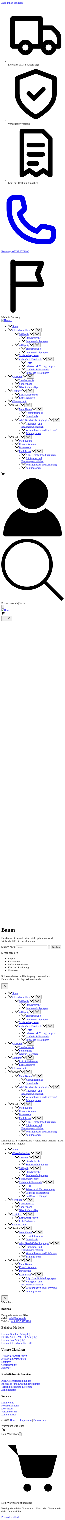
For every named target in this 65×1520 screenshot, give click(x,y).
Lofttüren (6, 1361)
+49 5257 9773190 (21, 1321)
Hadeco (14, 1420)
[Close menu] (4, 986)
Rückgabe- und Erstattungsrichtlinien (20, 1383)
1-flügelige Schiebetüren (14, 1355)
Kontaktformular (10, 1405)
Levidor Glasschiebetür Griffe (17, 1343)
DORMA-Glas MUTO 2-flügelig (19, 1337)
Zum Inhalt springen (12, 2)
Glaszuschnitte (9, 1364)
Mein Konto (7, 1402)
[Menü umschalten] (38, 330)
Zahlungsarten (8, 1389)
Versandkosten (9, 1411)
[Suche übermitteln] (49, 947)
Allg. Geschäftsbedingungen (16, 1380)
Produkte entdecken (11, 1517)
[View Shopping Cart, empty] (32, 474)
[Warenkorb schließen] (4, 1298)
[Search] (2, 607)
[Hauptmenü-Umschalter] (6, 618)
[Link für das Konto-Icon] (32, 537)
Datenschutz (39, 1420)
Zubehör (5, 1367)
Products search (9, 603)
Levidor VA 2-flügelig (13, 1340)
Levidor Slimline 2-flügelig (15, 1334)
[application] (32, 330)
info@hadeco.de (17, 1318)
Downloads (7, 1408)
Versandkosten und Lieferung (16, 1386)
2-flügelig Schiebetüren (13, 1358)
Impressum (26, 1420)
